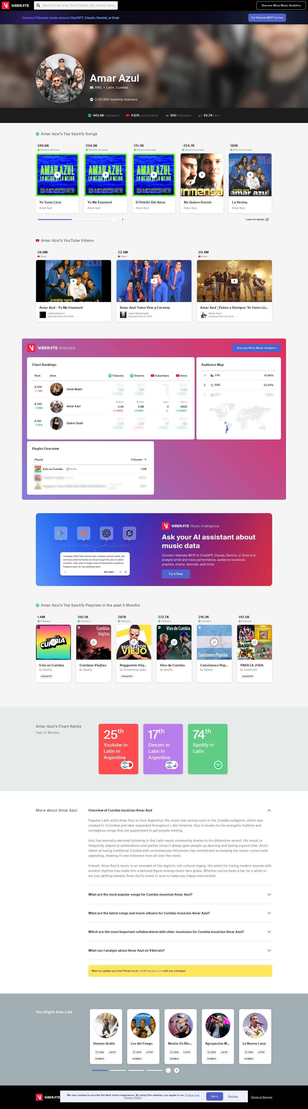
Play (57, 174)
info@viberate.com (150, 971)
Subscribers (162, 375)
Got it (214, 1096)
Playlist (39, 459)
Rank (37, 375)
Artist (53, 375)
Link (67, 469)
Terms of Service (261, 1097)
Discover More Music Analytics (281, 5)
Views (183, 375)
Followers (118, 375)
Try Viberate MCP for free (267, 17)
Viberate (15, 5)
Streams (139, 375)
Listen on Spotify (255, 219)
